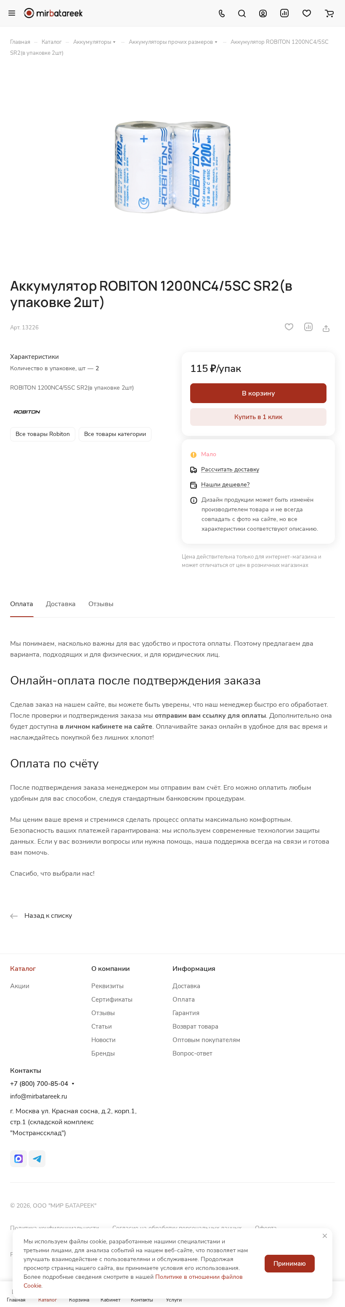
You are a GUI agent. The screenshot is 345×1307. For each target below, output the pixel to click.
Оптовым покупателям (206, 1040)
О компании (110, 968)
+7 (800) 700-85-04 (39, 1084)
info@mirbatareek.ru (38, 1096)
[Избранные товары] (306, 13)
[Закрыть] (324, 1235)
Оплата (21, 604)
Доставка (61, 604)
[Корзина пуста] (329, 13)
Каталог (23, 968)
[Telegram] (37, 1158)
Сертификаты (112, 999)
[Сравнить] (308, 327)
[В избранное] (289, 327)
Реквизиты (107, 986)
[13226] (172, 167)
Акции (19, 986)
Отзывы (101, 604)
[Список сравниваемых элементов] (284, 13)
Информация (193, 968)
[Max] (18, 1158)
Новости (103, 1040)
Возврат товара (195, 1026)
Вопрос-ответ (192, 1053)
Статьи (101, 1026)
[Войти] (263, 13)
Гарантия (185, 1013)
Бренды (103, 1053)
